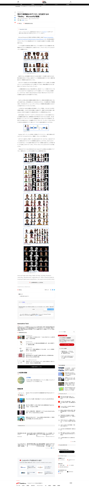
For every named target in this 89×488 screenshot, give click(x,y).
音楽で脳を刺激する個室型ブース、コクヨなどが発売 (31, 445)
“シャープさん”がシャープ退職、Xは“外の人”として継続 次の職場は (22, 445)
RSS (45, 485)
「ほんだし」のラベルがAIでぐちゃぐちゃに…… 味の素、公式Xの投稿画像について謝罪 (67, 357)
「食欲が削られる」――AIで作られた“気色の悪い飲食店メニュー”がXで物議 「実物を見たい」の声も (67, 352)
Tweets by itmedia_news (63, 449)
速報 (21, 4)
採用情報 (54, 485)
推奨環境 (58, 485)
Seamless (44, 31)
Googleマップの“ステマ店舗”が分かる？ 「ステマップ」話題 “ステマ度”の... (50, 445)
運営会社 (49, 485)
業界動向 (32, 4)
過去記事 (67, 4)
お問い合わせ (33, 485)
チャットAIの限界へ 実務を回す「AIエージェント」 (50, 434)
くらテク (56, 4)
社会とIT (44, 4)
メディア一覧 (18, 485)
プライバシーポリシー (40, 485)
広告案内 (28, 485)
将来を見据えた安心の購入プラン (22, 434)
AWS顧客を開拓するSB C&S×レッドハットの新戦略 (40, 434)
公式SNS (23, 485)
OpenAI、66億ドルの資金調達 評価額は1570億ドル (31, 434)
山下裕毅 (28, 377)
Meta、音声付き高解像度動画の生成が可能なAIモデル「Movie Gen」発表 (40, 445)
